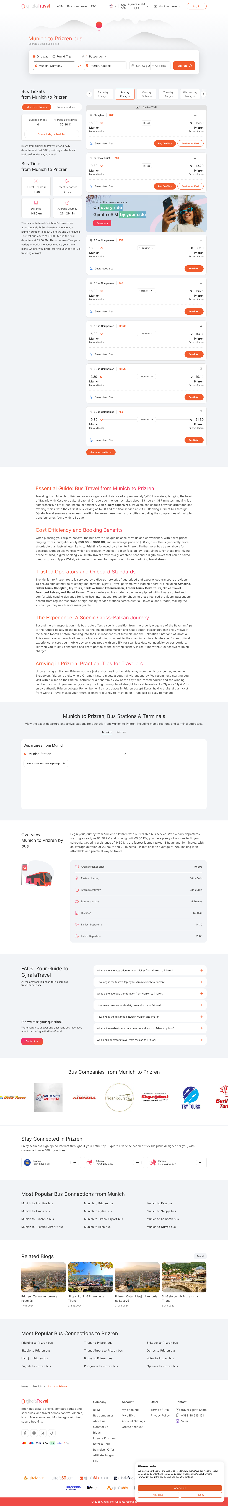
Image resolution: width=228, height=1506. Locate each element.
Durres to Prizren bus (161, 1350)
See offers (102, 223)
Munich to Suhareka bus (37, 1219)
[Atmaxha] (64, 1097)
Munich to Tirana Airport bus (103, 1219)
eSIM (60, 6)
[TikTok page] (51, 1433)
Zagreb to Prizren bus (36, 1366)
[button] (150, 970)
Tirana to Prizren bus (98, 1342)
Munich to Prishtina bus (37, 1203)
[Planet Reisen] (29, 1097)
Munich (107, 732)
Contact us (32, 1041)
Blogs (97, 1432)
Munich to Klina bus (97, 1227)
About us (99, 1421)
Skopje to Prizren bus (35, 1350)
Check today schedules (52, 134)
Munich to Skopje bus (161, 1211)
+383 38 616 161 (192, 1415)
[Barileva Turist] (207, 1097)
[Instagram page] (34, 1433)
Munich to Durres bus (161, 1227)
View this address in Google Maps (44, 763)
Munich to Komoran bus (163, 1219)
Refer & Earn (101, 1444)
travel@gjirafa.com (194, 1409)
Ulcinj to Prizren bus (35, 1358)
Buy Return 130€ (190, 143)
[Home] (35, 6)
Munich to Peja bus (159, 1203)
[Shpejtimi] (136, 1097)
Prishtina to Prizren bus (37, 1342)
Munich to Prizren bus (98, 1203)
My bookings (130, 1409)
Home (24, 1386)
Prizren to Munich (67, 107)
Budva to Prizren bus (98, 1358)
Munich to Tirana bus (35, 1211)
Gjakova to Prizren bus (162, 1366)
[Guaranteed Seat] (91, 143)
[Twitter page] (42, 1433)
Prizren (121, 732)
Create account (132, 1427)
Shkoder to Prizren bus (162, 1342)
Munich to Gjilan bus (98, 1211)
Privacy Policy (160, 1415)
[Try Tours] (171, 1097)
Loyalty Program (104, 1438)
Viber (184, 1421)
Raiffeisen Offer (103, 1449)
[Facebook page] (25, 1433)
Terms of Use (160, 1409)
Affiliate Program (104, 1455)
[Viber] (177, 1421)
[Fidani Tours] (100, 1097)
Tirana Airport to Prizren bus (103, 1350)
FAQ (93, 6)
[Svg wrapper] (34, 1478)
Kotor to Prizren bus (160, 1358)
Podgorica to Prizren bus (101, 1366)
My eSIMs (128, 1415)
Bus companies (77, 6)
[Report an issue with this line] (195, 115)
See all (200, 1256)
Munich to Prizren (37, 107)
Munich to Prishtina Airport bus (42, 1227)
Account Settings (133, 1421)
